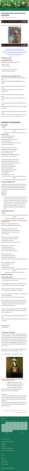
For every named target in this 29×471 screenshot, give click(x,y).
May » (22, 433)
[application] (14, 21)
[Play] (3, 21)
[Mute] (22, 21)
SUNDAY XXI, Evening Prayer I (7, 448)
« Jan (7, 433)
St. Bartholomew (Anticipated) (7, 441)
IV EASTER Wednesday (21, 412)
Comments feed (4, 462)
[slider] (25, 21)
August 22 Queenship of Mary (7, 450)
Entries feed (4, 460)
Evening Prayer (13, 17)
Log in (2, 457)
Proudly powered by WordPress (8, 468)
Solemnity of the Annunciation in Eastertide (14, 410)
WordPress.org (4, 464)
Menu (2, 9)
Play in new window (10, 25)
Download (18, 25)
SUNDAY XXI (3, 443)
